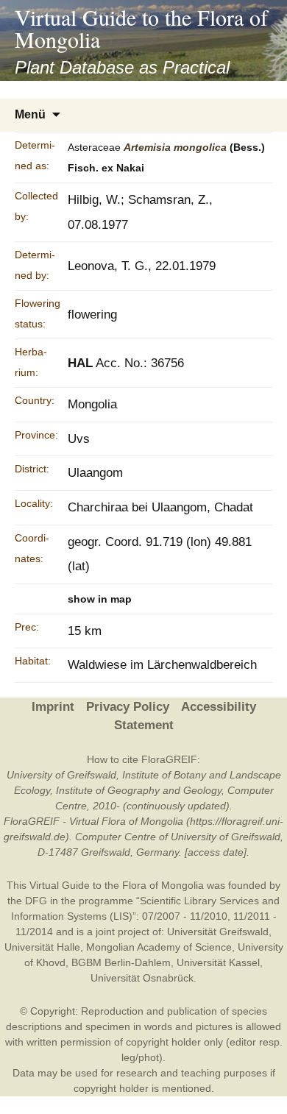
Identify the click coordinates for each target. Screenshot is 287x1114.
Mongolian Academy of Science (159, 947)
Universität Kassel (218, 962)
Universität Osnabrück (142, 978)
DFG (36, 901)
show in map (100, 599)
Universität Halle (42, 947)
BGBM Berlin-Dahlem (121, 962)
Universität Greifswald (218, 931)
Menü (30, 114)
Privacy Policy (127, 707)
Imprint (53, 707)
